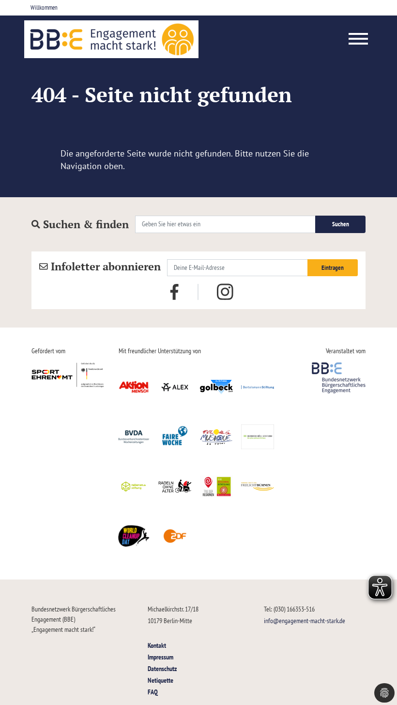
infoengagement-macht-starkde (304, 620)
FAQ (153, 691)
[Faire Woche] (175, 436)
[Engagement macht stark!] (111, 39)
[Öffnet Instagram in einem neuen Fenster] (225, 292)
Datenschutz (162, 668)
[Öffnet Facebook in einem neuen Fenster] (174, 291)
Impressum (160, 656)
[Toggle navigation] (358, 39)
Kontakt (157, 645)
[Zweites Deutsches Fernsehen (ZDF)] (175, 536)
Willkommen (44, 7)
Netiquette (160, 680)
